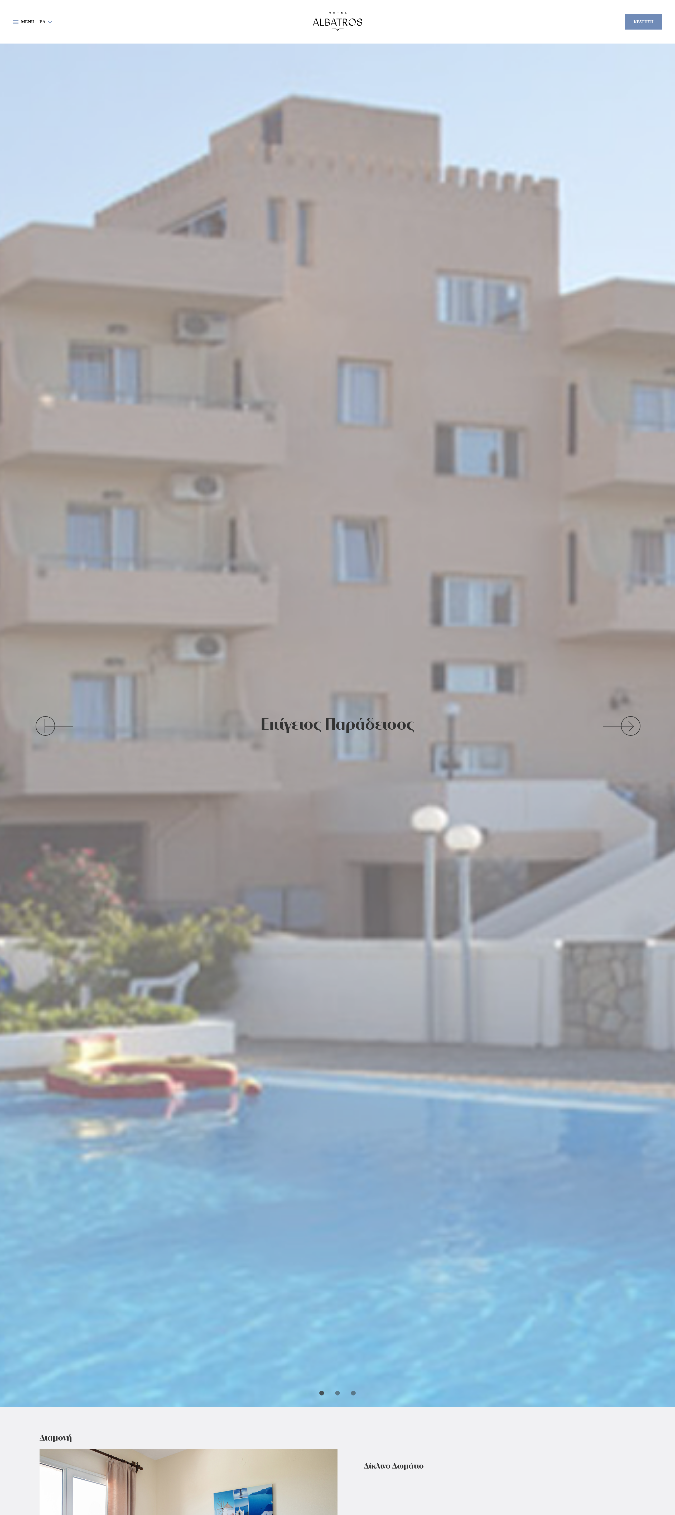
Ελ (42, 22)
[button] (46, 22)
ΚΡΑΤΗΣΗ (643, 22)
